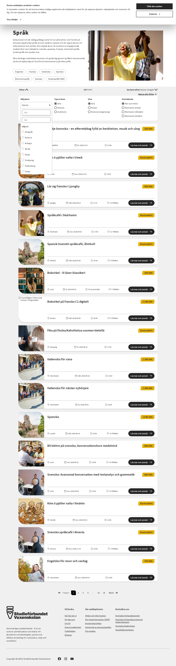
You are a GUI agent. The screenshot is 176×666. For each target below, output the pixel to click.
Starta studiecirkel (73, 627)
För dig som (70, 619)
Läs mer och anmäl (139, 145)
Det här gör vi (71, 615)
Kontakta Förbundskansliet (127, 615)
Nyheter (68, 635)
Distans (60, 107)
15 (104, 593)
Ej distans (61, 112)
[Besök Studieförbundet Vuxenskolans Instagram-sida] (65, 659)
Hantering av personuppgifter (98, 627)
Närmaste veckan (133, 107)
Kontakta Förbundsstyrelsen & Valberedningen (129, 620)
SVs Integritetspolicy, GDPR (97, 619)
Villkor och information (95, 615)
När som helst (131, 103)
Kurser (94, 107)
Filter (21, 89)
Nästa (111, 593)
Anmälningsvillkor (93, 623)
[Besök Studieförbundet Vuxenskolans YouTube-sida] (72, 659)
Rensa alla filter (146, 94)
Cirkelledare (70, 631)
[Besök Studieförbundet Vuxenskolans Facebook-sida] (59, 659)
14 (98, 593)
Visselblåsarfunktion (124, 630)
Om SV (67, 623)
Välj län (25, 105)
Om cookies (90, 631)
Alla (59, 103)
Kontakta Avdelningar (125, 626)
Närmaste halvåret (133, 116)
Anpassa (153, 14)
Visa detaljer (12, 19)
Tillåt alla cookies (154, 6)
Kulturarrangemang (100, 112)
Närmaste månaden (134, 112)
